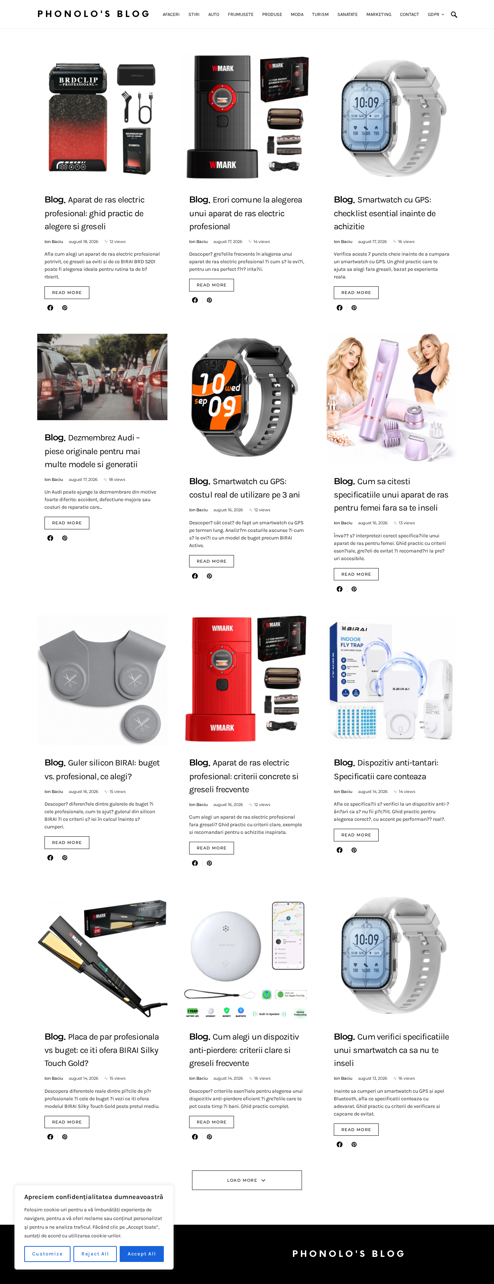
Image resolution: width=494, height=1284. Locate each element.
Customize (47, 1254)
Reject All (95, 1254)
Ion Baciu (53, 241)
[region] (94, 1227)
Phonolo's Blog (94, 14)
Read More (67, 292)
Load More (242, 1180)
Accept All (142, 1254)
